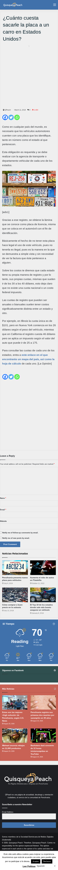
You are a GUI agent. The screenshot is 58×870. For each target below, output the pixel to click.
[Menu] (54, 6)
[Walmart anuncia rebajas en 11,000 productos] (14, 736)
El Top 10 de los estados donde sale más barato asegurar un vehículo (41, 607)
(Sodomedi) (6, 840)
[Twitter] (11, 117)
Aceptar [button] (36, 861)
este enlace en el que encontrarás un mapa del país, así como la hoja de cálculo (28, 359)
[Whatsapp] (17, 117)
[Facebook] (5, 117)
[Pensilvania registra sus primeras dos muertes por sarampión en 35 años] (43, 702)
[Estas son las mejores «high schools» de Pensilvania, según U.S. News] (14, 702)
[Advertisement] (29, 76)
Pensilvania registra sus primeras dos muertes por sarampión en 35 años (42, 715)
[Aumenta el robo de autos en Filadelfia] (43, 567)
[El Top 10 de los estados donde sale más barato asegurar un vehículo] (43, 595)
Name (3, 498)
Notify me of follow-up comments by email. (20, 533)
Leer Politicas (29, 866)
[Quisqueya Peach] (13, 5)
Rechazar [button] (47, 861)
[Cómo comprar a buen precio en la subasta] (15, 595)
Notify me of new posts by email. (16, 538)
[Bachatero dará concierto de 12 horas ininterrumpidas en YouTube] (43, 736)
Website (3, 521)
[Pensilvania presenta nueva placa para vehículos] (15, 567)
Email (3, 510)
